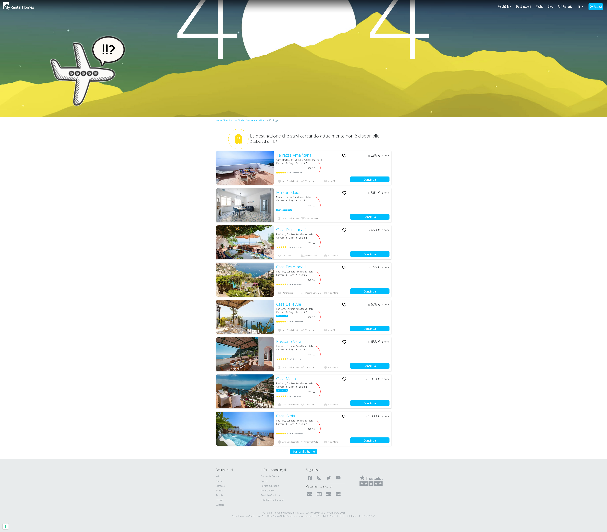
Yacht (539, 6)
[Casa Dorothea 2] (245, 242)
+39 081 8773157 (366, 515)
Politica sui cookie (270, 485)
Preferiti (566, 6)
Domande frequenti (271, 476)
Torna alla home (303, 451)
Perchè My (504, 6)
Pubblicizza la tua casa (272, 500)
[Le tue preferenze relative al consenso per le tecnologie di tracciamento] (6, 526)
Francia (219, 500)
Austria (219, 495)
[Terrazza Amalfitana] (245, 168)
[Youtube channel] (338, 478)
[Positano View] (245, 354)
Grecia (219, 481)
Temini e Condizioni (271, 495)
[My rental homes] (24, 7)
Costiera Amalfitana (256, 120)
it (579, 7)
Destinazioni (523, 6)
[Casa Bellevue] (245, 317)
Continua (370, 179)
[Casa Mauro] (245, 391)
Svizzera (220, 504)
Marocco (220, 485)
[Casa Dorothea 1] (245, 280)
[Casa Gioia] (245, 429)
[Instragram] (319, 478)
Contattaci (595, 6)
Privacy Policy (267, 490)
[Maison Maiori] (245, 205)
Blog (550, 6)
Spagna (219, 490)
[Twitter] (329, 478)
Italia (241, 120)
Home (219, 120)
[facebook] (310, 478)
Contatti (265, 481)
